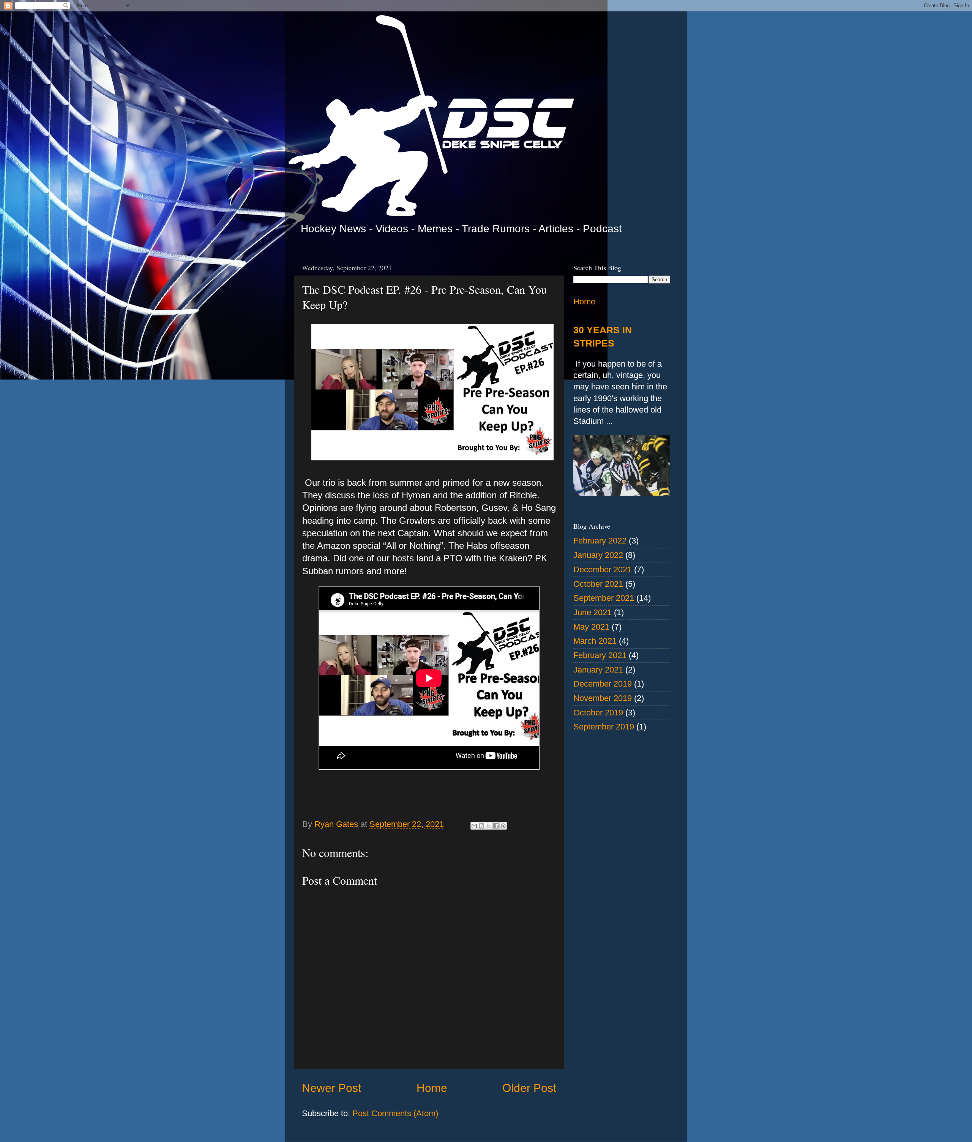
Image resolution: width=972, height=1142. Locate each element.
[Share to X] (488, 826)
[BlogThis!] (481, 826)
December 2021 (602, 569)
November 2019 (602, 698)
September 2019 (603, 726)
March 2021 (595, 641)
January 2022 (598, 555)
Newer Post (331, 1088)
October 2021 (598, 584)
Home (432, 1088)
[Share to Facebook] (496, 826)
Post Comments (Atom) (395, 1113)
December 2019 (602, 683)
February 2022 (599, 540)
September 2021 (603, 598)
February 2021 (599, 655)
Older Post (529, 1088)
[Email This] (474, 826)
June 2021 (592, 612)
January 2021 (598, 669)
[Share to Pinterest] (503, 826)
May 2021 (591, 627)
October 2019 (598, 712)
